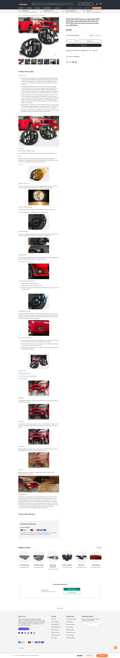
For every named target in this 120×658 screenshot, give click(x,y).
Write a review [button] (72, 589)
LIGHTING (20, 8)
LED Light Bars (24, 565)
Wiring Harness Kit (70, 632)
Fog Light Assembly (25, 15)
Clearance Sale (78, 8)
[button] (100, 3)
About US (53, 619)
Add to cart (89, 41)
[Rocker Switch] (67, 557)
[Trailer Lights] (96, 557)
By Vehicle (57, 8)
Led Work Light (38, 565)
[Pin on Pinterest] (75, 62)
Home (19, 15)
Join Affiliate (87, 8)
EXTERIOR (29, 8)
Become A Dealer (70, 637)
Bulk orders (54, 637)
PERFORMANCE (47, 8)
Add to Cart (89, 655)
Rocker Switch (67, 565)
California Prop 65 (55, 635)
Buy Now (102, 655)
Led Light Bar (69, 621)
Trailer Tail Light (70, 635)
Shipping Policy (55, 624)
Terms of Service (55, 632)
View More (99, 547)
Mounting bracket (70, 624)
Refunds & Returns (56, 627)
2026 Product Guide (71, 619)
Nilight (22, 648)
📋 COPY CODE (97, 35)
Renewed (70, 8)
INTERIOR (37, 8)
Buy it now (83, 45)
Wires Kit (81, 565)
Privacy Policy (54, 629)
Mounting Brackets (53, 566)
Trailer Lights (96, 565)
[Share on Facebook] (73, 62)
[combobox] (52, 4)
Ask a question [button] (72, 592)
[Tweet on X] (70, 62)
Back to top (60, 608)
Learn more (95, 50)
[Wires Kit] (81, 557)
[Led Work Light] (39, 557)
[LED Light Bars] (24, 557)
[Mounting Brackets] (53, 557)
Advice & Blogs (55, 621)
